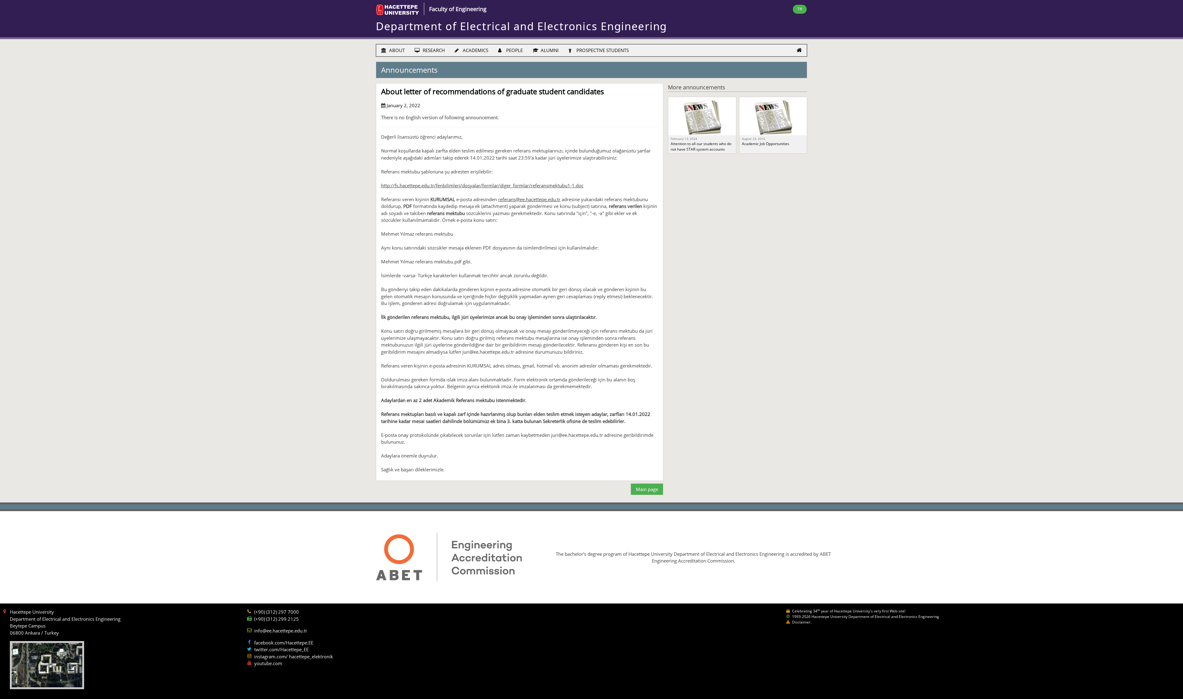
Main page (647, 489)
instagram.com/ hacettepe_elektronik (293, 656)
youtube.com (268, 663)
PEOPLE (514, 50)
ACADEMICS (474, 50)
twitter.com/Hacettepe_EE (281, 649)
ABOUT (396, 50)
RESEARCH (433, 50)
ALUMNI (549, 50)
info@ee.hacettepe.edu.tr (280, 631)
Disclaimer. (801, 622)
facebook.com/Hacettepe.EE (283, 643)
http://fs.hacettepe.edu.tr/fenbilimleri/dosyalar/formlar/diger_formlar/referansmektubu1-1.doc (482, 185)
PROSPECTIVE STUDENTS (602, 50)
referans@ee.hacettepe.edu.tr (529, 199)
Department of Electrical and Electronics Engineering (521, 26)
